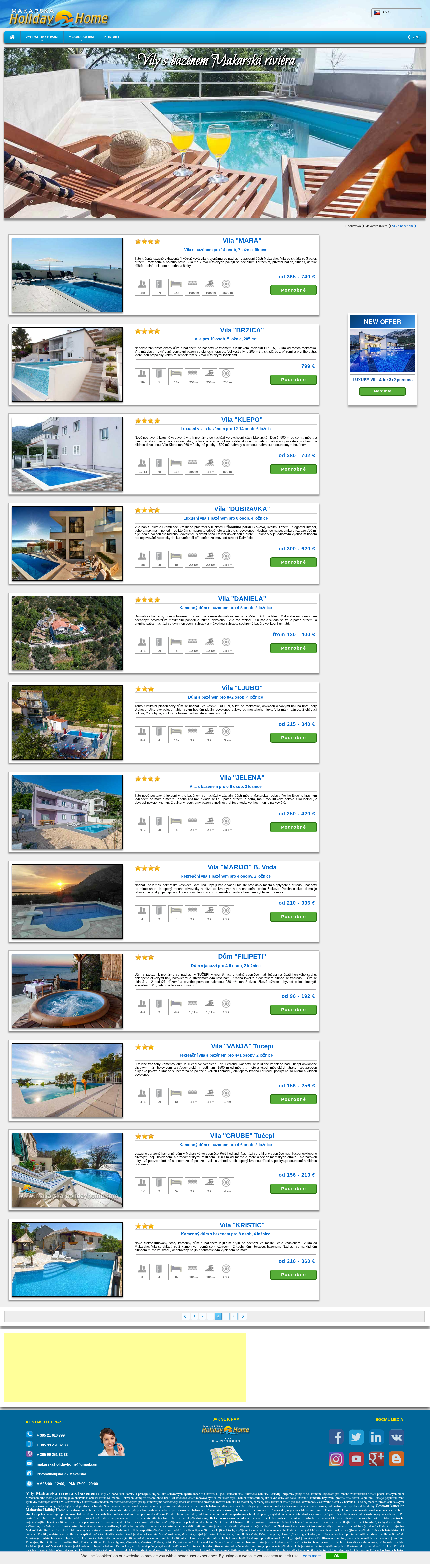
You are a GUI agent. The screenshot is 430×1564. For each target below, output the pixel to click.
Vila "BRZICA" (242, 330)
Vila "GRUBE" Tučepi (242, 1135)
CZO (385, 12)
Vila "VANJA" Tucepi (242, 1046)
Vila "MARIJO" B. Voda (242, 867)
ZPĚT (416, 37)
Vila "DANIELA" (242, 598)
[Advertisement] (125, 1367)
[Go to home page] (12, 37)
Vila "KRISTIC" (242, 1225)
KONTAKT (111, 37)
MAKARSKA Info (81, 39)
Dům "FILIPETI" (242, 956)
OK (337, 1556)
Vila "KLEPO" (242, 419)
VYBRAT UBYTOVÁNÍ (42, 39)
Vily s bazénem (402, 226)
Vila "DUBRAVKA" (242, 509)
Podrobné (293, 290)
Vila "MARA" (242, 240)
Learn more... (312, 1556)
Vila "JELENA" (242, 777)
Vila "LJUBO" (242, 688)
